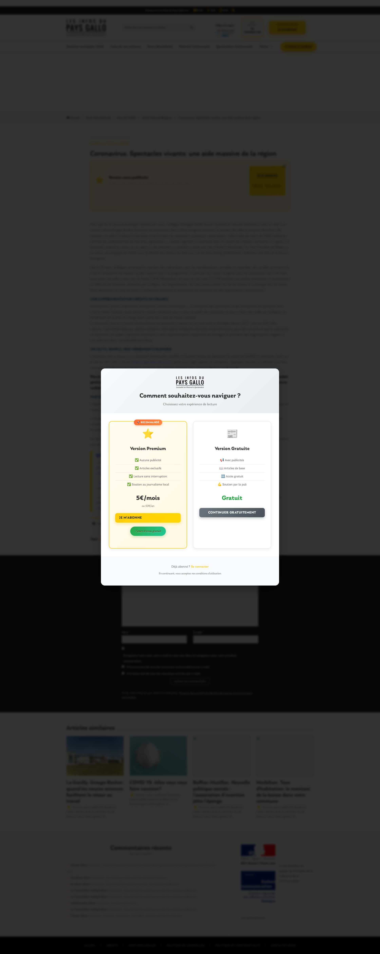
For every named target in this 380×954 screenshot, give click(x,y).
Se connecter (200, 566)
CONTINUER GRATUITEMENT (232, 512)
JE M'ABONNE (130, 517)
